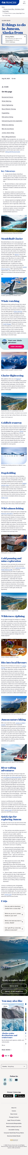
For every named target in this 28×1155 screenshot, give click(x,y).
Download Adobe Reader (13, 1136)
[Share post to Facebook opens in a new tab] (5, 1080)
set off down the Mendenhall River (12, 777)
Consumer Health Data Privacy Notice (14, 1133)
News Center (13, 1114)
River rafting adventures (9, 137)
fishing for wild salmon (7, 513)
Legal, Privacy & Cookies (13, 1120)
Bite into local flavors (8, 129)
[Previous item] (3, 1056)
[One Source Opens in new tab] (14, 1140)
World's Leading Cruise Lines (13, 1126)
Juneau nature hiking (8, 133)
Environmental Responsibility (13, 1123)
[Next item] (11, 1056)
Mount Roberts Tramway (9, 109)
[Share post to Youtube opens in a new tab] (16, 1080)
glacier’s (17, 254)
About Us (13, 1108)
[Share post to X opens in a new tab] (11, 1080)
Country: (4, 1066)
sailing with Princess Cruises (12, 152)
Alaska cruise (4, 498)
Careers (14, 1111)
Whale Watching (6, 101)
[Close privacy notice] (24, 36)
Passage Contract (14, 1117)
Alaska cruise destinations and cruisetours (9, 1035)
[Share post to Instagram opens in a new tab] (5, 1084)
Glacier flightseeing (7, 105)
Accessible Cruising (14, 1130)
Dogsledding (5, 113)
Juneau (21, 431)
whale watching (18, 311)
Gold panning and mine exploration (12, 121)
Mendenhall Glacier (7, 97)
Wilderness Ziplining (8, 125)
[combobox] (17, 1066)
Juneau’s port (8, 810)
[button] (14, 93)
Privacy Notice (9, 40)
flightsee (18, 379)
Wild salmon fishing (7, 117)
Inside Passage (7, 324)
